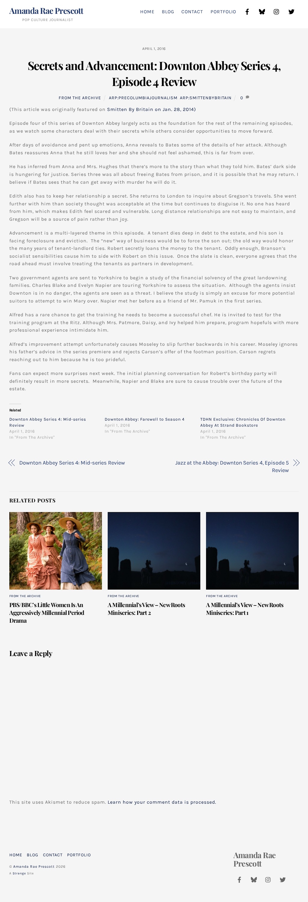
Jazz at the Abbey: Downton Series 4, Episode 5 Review (232, 466)
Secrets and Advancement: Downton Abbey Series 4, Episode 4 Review (154, 73)
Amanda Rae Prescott (34, 866)
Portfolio (223, 11)
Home (147, 11)
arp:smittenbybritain (206, 97)
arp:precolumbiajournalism (143, 97)
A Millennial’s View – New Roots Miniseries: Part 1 (244, 608)
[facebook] (247, 11)
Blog (168, 11)
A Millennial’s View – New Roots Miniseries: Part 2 (146, 608)
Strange (19, 873)
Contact (192, 11)
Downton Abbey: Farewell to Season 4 (145, 419)
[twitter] (291, 11)
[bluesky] (262, 11)
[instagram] (277, 11)
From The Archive (80, 97)
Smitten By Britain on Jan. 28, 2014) (151, 109)
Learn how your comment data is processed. (162, 802)
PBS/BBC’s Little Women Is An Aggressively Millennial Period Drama (46, 612)
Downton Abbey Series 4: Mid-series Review (72, 462)
